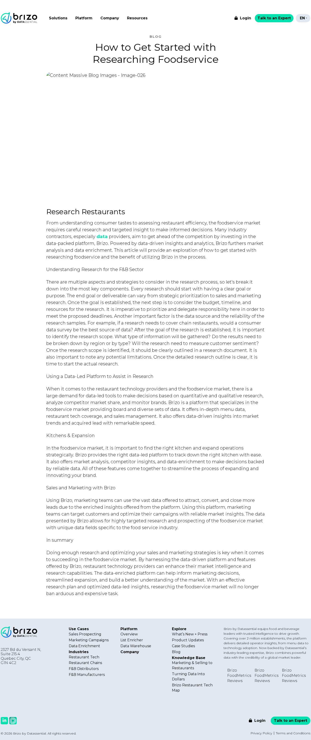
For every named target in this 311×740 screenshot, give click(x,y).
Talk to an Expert (274, 18)
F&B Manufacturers (87, 674)
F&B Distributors (84, 669)
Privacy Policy (261, 733)
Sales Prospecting (85, 634)
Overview (129, 634)
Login (245, 18)
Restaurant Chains (85, 663)
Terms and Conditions (293, 733)
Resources (137, 18)
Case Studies (183, 646)
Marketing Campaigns (89, 640)
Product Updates (188, 640)
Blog (176, 652)
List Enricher (131, 640)
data (102, 236)
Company (109, 18)
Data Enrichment (84, 646)
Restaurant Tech (84, 657)
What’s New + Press (189, 634)
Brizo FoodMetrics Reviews (239, 675)
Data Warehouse (135, 646)
